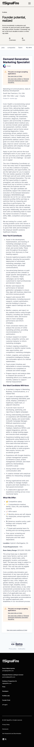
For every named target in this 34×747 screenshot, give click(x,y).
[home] (10, 3)
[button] (29, 3)
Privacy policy (12, 648)
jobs (3, 47)
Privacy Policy (6, 724)
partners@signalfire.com (8, 677)
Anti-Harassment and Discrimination (11, 733)
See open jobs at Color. (15, 76)
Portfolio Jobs (6, 695)
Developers (5, 691)
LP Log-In (4, 704)
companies (11, 47)
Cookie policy (21, 648)
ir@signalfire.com (6, 683)
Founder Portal (6, 700)
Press (3, 686)
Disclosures (5, 729)
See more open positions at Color (17, 630)
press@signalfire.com (8, 670)
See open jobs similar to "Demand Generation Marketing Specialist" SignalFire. (18, 80)
